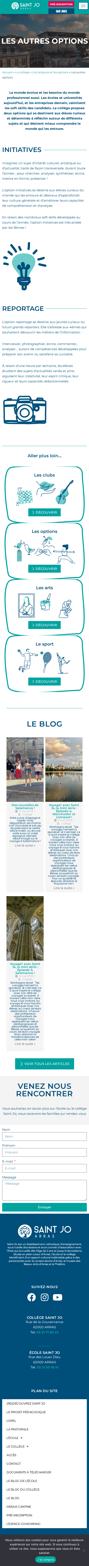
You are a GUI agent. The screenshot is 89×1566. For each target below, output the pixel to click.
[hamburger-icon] (83, 6)
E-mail (8, 1161)
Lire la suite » (25, 845)
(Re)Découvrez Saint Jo (25, 1403)
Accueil (7, 72)
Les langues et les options (50, 72)
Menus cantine (18, 1507)
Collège (27, 814)
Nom (6, 1129)
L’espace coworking (23, 1524)
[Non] (83, 1550)
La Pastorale (17, 1429)
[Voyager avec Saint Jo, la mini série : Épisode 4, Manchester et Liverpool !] (64, 769)
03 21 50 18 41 (48, 1367)
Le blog (12, 1498)
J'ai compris (45, 1559)
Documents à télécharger (28, 1472)
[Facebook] (31, 1297)
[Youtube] (57, 1297)
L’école (12, 1438)
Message (9, 1177)
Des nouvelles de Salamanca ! (25, 806)
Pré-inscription (19, 1515)
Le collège (22, 72)
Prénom (8, 1145)
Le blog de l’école (21, 1481)
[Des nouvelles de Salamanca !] (25, 769)
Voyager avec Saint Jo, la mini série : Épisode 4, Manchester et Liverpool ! (64, 811)
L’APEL (11, 1421)
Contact (13, 1464)
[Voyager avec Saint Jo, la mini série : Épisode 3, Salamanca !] (25, 928)
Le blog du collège (22, 1489)
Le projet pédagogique (26, 1412)
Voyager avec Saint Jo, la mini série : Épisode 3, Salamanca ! (25, 968)
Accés (11, 1455)
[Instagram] (44, 1297)
